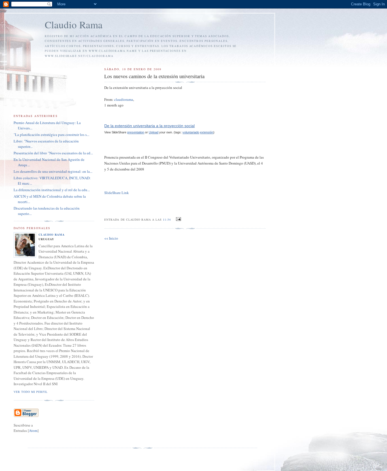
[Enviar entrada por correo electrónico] (177, 219)
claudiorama (123, 99)
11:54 (167, 219)
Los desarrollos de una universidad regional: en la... (53, 171)
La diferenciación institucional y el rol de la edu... (52, 189)
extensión (206, 132)
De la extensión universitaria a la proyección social (149, 125)
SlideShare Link (116, 192)
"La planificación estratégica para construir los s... (51, 134)
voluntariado (190, 132)
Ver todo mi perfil (31, 392)
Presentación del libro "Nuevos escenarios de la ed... (53, 152)
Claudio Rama (74, 24)
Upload (153, 132)
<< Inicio (111, 238)
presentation (135, 132)
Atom (33, 430)
